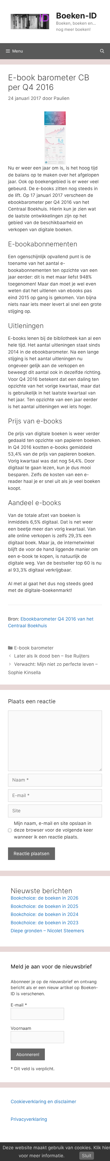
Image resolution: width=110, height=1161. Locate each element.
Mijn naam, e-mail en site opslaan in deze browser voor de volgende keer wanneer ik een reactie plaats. (53, 830)
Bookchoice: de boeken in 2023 (44, 922)
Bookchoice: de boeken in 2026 (44, 898)
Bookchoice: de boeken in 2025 (44, 906)
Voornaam (21, 1028)
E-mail (19, 1005)
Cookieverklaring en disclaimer (43, 1101)
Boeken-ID (76, 15)
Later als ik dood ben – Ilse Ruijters (51, 656)
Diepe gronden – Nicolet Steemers (47, 930)
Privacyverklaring (29, 1119)
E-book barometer (33, 648)
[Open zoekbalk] (102, 51)
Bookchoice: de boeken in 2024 (44, 914)
